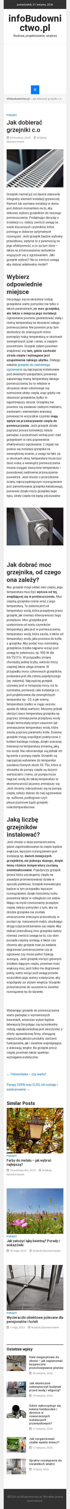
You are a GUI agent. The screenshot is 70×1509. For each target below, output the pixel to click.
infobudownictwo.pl (18, 98)
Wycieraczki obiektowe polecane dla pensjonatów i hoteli (35, 1320)
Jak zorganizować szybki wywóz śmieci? (44, 1440)
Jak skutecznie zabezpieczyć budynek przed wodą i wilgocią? (45, 1387)
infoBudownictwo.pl (35, 23)
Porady (12, 115)
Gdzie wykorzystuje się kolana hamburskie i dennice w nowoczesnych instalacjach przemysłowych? (45, 1414)
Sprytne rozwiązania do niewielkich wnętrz (45, 1462)
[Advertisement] (35, 64)
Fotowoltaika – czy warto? (26, 1074)
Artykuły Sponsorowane (46, 1250)
